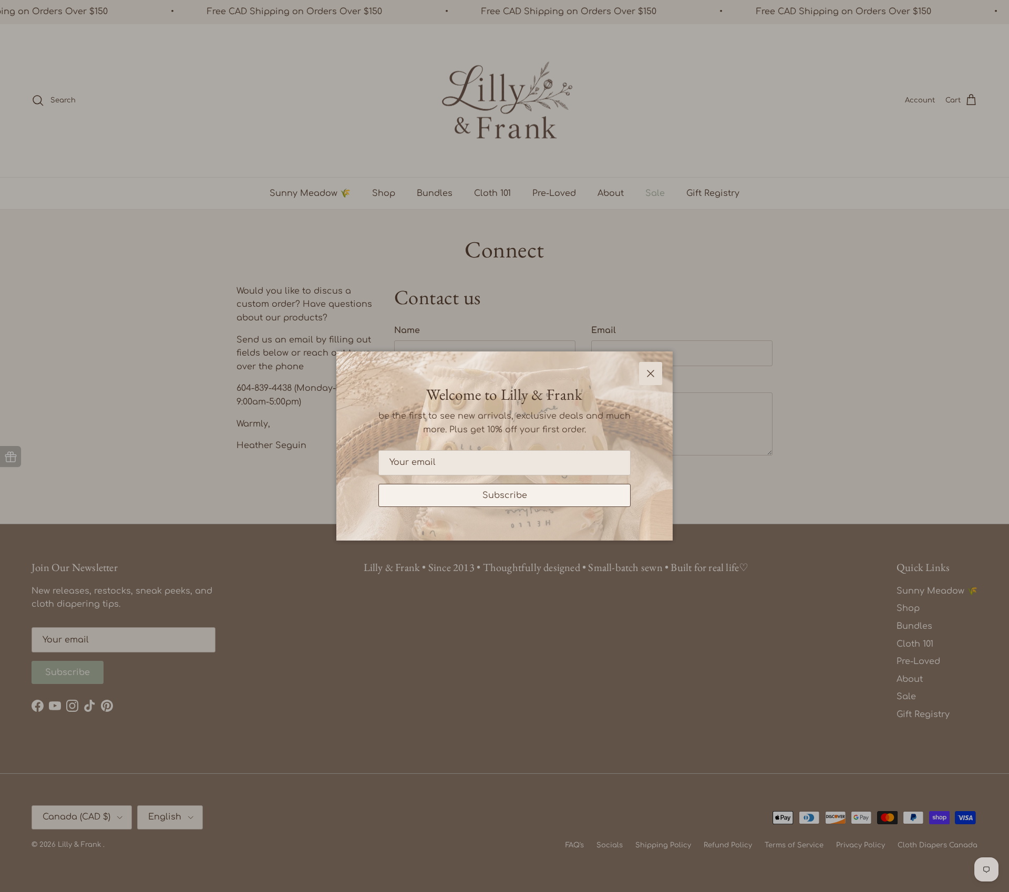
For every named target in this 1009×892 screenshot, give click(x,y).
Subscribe (504, 495)
